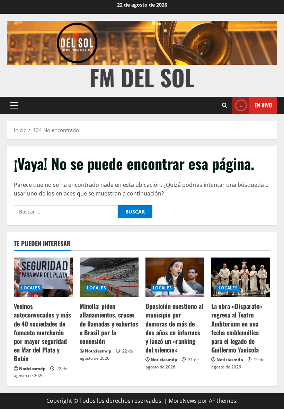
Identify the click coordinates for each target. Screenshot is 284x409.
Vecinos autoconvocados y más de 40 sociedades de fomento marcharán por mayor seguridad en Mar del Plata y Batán (42, 332)
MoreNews (183, 400)
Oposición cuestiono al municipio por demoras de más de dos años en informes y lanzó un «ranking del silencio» (174, 328)
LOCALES (30, 288)
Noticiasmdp (32, 369)
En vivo (263, 105)
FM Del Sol (142, 77)
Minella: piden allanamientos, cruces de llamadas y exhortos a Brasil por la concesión (109, 324)
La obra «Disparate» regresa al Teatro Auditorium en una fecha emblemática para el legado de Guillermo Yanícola (236, 328)
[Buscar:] (66, 211)
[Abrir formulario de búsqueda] (224, 105)
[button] (14, 105)
